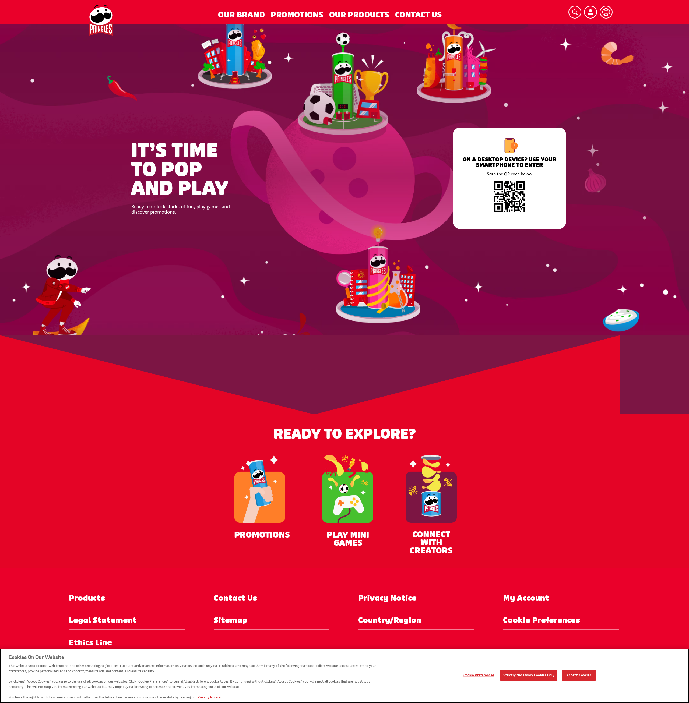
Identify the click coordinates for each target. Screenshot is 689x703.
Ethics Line (90, 642)
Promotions (297, 15)
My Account (526, 598)
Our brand (241, 15)
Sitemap (230, 620)
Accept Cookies (578, 675)
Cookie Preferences (478, 675)
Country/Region (389, 620)
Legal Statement (103, 620)
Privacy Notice (387, 598)
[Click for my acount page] (590, 12)
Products (87, 598)
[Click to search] (574, 12)
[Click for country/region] (606, 12)
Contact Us (418, 15)
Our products (359, 15)
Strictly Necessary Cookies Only (528, 675)
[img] (101, 20)
